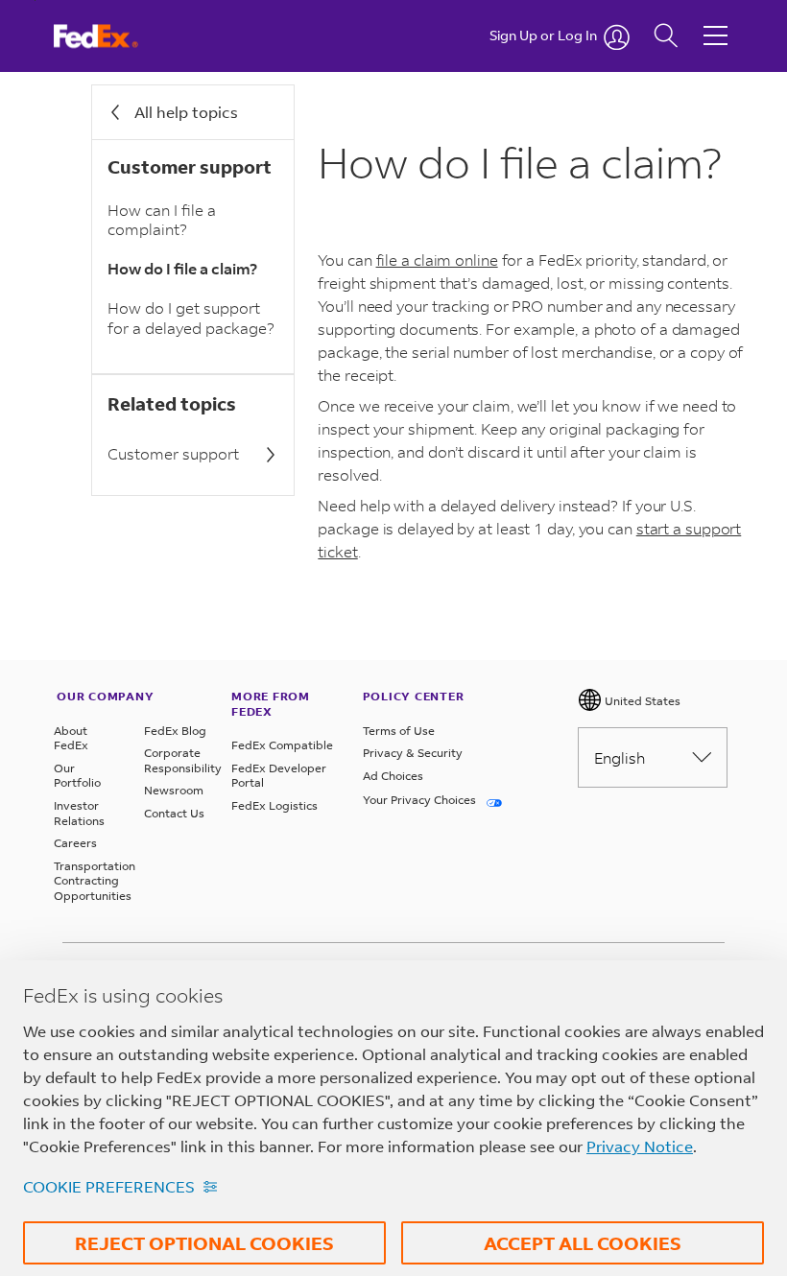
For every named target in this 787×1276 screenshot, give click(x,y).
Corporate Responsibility (177, 760)
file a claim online (437, 259)
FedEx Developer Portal (278, 776)
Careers (75, 843)
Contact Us (174, 813)
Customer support (173, 453)
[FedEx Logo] (114, 36)
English (619, 757)
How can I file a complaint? (161, 220)
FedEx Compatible (282, 745)
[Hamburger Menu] (715, 21)
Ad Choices (393, 775)
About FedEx (71, 738)
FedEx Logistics (274, 805)
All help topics (186, 112)
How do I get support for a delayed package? (190, 317)
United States (641, 701)
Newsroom (173, 790)
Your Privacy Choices (421, 799)
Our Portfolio (77, 776)
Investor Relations (79, 813)
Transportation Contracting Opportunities (87, 881)
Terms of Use (399, 730)
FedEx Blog (175, 730)
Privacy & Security (413, 752)
